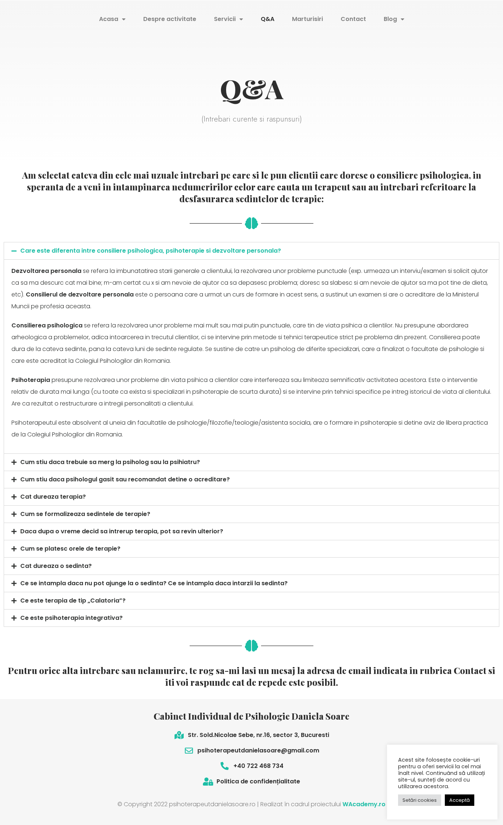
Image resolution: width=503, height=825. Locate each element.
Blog (390, 19)
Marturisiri (307, 19)
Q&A (267, 19)
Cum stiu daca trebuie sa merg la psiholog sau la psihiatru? (110, 462)
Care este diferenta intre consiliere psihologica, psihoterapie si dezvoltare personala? (150, 250)
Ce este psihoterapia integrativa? (71, 618)
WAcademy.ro (364, 804)
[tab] (251, 250)
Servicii (225, 19)
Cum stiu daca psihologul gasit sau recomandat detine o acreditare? (125, 479)
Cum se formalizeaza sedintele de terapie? (85, 514)
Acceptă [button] (459, 800)
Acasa (108, 19)
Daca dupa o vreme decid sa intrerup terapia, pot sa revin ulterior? (121, 531)
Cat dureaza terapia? (53, 496)
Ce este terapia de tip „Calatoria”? (73, 600)
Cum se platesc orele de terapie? (70, 548)
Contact (353, 19)
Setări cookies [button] (419, 800)
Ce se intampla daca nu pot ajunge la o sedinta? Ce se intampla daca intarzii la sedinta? (154, 583)
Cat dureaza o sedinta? (56, 566)
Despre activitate (169, 19)
